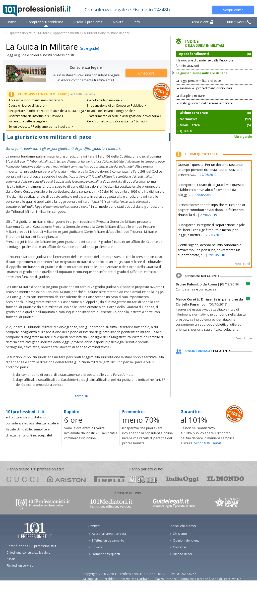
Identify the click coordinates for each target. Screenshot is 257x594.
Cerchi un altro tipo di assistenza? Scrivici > (117, 121)
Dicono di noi (182, 554)
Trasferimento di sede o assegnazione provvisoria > (124, 116)
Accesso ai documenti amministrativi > (36, 100)
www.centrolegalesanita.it (227, 503)
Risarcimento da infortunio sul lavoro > (36, 116)
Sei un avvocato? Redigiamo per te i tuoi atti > (41, 126)
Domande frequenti (106, 554)
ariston (66, 479)
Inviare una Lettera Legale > (28, 121)
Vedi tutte (244, 338)
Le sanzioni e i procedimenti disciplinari (204, 88)
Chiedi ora (146, 73)
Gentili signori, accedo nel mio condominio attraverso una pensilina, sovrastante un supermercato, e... (209, 250)
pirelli (109, 479)
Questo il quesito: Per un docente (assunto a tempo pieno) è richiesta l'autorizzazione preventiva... (210, 169)
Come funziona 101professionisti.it (31, 546)
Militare (43, 33)
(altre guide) (89, 48)
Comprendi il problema (44, 22)
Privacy (97, 547)
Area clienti (200, 22)
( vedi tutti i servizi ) (81, 94)
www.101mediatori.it (111, 503)
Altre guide (243, 136)
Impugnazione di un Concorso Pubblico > (116, 105)
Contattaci (180, 547)
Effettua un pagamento (108, 540)
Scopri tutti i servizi (208, 443)
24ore (142, 479)
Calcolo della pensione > (104, 100)
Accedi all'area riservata (109, 534)
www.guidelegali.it (174, 503)
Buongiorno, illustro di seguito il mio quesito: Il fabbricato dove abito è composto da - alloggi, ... (211, 189)
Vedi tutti (242, 263)
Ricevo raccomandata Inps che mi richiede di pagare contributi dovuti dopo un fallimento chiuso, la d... (211, 209)
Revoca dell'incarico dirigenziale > (111, 111)
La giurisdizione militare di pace (201, 73)
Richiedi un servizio (20, 565)
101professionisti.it (20, 33)
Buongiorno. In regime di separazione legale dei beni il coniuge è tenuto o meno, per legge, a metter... (211, 229)
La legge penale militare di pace (198, 81)
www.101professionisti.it (42, 503)
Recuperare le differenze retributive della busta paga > (47, 111)
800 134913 (237, 22)
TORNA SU (81, 396)
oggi (182, 479)
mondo (225, 479)
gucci (23, 479)
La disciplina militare (190, 96)
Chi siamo (180, 534)
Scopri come (233, 10)
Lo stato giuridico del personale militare (204, 103)
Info (137, 22)
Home (11, 22)
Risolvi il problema (88, 22)
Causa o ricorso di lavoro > (28, 105)
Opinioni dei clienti (186, 540)
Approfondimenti (66, 33)
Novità (118, 22)
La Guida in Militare (42, 46)
